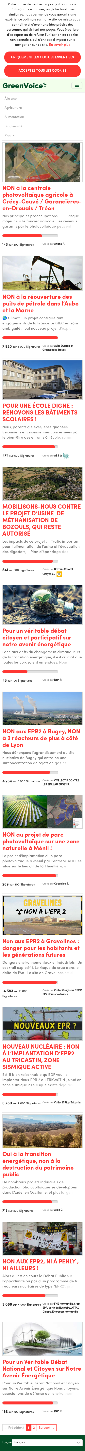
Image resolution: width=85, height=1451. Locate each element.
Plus (8, 135)
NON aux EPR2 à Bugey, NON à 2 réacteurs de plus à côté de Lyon (41, 738)
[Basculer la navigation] (76, 85)
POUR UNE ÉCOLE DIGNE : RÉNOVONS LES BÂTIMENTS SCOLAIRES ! (39, 413)
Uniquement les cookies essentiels (42, 57)
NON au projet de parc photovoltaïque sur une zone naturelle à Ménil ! (41, 842)
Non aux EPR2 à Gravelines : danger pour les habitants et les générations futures (40, 948)
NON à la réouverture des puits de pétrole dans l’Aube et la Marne (40, 304)
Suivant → (47, 1428)
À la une (11, 98)
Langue (7, 1442)
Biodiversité (13, 126)
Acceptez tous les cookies (42, 70)
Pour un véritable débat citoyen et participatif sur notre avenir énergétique (36, 638)
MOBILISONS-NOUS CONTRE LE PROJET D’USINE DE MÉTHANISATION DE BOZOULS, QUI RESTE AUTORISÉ (41, 520)
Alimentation (14, 117)
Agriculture (13, 108)
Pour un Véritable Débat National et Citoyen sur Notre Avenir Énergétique (41, 1369)
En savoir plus (59, 45)
